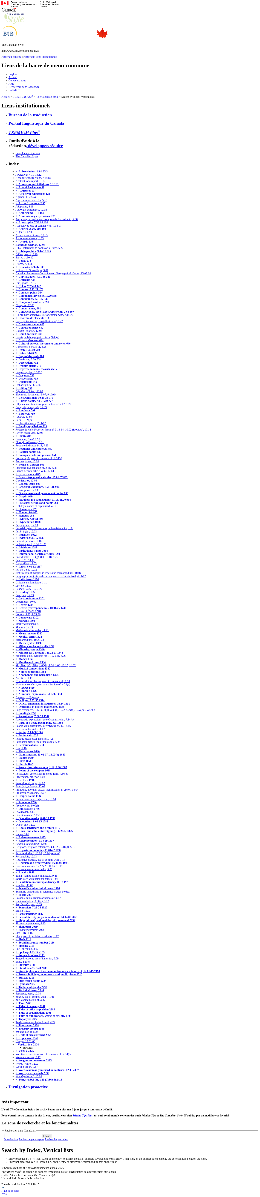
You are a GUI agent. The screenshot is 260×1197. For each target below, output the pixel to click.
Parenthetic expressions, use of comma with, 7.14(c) (45, 719)
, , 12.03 (26, 824)
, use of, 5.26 (26, 254)
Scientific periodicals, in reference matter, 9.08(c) (43, 891)
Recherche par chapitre (31, 1139)
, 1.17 (24, 678)
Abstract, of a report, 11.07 (30, 181)
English (12, 74)
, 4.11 (24, 206)
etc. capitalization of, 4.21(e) (43, 684)
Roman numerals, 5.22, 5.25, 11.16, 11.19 (39, 866)
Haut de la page (10, 1190)
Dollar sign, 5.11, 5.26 (28, 384)
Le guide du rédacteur (28, 153)
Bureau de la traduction (30, 115)
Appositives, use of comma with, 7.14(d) (38, 225)
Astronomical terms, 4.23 (30, 238)
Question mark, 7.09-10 (29, 815)
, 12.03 (31, 209)
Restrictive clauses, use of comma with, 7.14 (40, 859)
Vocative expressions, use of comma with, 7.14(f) (43, 1054)
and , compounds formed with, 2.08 (47, 219)
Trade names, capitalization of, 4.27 (35, 1022)
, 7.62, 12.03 (26, 569)
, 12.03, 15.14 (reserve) (38, 853)
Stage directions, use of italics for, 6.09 (37, 958)
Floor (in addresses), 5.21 (30, 442)
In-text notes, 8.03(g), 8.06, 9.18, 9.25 (37, 556)
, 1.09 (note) (27, 697)
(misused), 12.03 (29, 1076)
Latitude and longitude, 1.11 (31, 582)
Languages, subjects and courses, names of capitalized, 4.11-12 (51, 576)
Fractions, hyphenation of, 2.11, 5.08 (36, 467)
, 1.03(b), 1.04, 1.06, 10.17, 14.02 (46, 665)
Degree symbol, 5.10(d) (29, 372)
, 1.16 (21, 748)
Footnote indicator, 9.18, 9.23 (32, 445)
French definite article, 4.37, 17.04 (35, 470)
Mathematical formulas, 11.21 (32, 630)
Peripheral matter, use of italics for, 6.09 (38, 741)
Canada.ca (14, 90)
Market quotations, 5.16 (29, 623)
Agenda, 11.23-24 (26, 196)
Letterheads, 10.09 (26, 601)
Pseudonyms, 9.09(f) (27, 805)
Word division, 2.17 (27, 1066)
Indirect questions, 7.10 (29, 541)
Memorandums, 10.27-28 (30, 639)
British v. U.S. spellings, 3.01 (32, 270)
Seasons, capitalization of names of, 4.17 (38, 897)
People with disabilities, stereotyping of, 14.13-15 (43, 725)
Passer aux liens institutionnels (40, 56)
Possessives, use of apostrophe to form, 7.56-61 (42, 773)
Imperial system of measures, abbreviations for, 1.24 (44, 528)
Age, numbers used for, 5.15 (31, 200)
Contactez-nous (17, 80)
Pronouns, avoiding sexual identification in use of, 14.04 (47, 789)
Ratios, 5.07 (22, 834)
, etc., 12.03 (27, 525)
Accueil (12, 77)
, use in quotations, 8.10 (30, 923)
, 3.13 (25, 811)
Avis (4, 1193)
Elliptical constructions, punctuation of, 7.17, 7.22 (43, 404)
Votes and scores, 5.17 (28, 1057)
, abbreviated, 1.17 (30, 729)
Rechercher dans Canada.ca (23, 86)
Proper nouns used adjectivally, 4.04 (36, 799)
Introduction (11, 1139)
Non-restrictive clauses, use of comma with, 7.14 (43, 681)
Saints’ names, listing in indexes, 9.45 (36, 875)
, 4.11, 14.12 (29, 174)
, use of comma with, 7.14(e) (39, 458)
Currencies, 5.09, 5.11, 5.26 (31, 346)
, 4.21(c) (23, 961)
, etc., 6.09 (29, 904)
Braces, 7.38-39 (24, 263)
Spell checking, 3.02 (27, 948)
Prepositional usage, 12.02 (30, 783)
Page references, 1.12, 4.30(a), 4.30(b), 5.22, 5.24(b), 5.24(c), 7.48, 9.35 (56, 709)
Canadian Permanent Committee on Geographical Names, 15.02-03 (53, 273)
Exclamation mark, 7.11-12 (31, 423)
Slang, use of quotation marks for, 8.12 (37, 936)
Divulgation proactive (28, 1087)
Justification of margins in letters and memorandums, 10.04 (48, 572)
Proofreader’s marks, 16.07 (31, 792)
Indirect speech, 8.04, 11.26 (31, 544)
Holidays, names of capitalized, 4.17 (36, 506)
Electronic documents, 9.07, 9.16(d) (36, 394)
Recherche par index (56, 1139)
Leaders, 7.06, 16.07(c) (29, 588)
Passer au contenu (11, 56)
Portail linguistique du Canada (36, 123)
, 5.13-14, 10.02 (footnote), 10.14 (53, 429)
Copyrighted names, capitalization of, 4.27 (39, 321)
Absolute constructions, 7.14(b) (33, 177)
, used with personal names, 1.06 (37, 878)
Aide (11, 83)
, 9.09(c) (24, 419)
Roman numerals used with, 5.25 (34, 869)
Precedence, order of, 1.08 (30, 776)
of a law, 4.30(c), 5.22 (32, 901)
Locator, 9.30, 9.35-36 (28, 614)
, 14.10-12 (24, 257)
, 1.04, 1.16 (24, 932)
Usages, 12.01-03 (25, 1041)
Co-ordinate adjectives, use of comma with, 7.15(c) (44, 314)
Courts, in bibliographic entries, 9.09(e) (37, 337)
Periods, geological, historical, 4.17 (35, 738)
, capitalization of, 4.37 (30, 999)
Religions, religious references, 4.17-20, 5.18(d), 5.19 (45, 846)
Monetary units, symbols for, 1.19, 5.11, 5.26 (41, 655)
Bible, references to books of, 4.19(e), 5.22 (39, 247)
